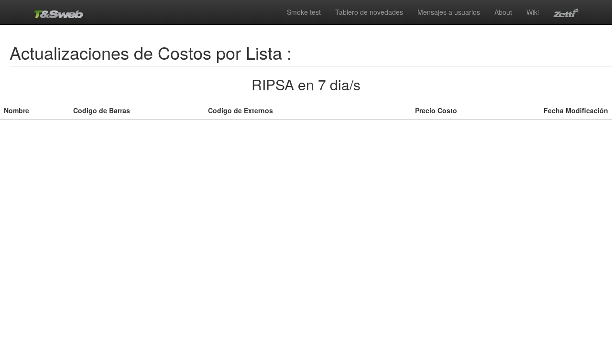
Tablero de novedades (369, 12)
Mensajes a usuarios (448, 12)
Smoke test (304, 12)
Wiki (532, 12)
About (503, 12)
